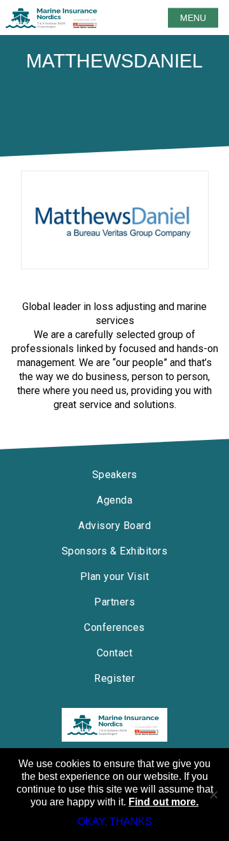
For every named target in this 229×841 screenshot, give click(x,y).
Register (114, 678)
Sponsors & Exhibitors (115, 551)
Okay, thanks (115, 821)
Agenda (114, 500)
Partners (114, 602)
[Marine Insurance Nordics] (114, 725)
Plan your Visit (114, 576)
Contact (115, 653)
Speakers (114, 475)
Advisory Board (114, 525)
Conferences (114, 627)
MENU (193, 18)
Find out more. (163, 801)
